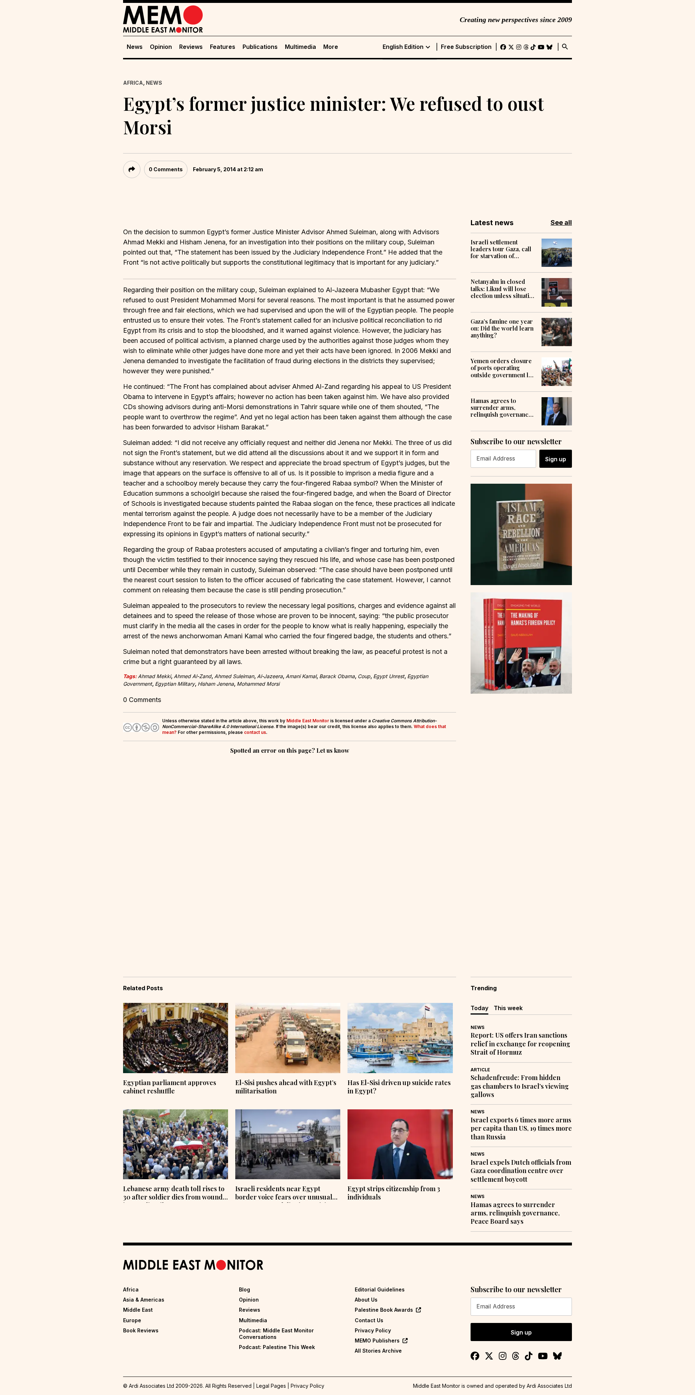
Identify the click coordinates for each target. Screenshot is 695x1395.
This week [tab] (508, 1008)
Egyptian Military (175, 684)
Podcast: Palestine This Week (277, 1347)
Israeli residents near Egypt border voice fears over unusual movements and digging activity (283, 1194)
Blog (244, 1289)
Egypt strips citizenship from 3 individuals (394, 1193)
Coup (364, 676)
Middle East (138, 1310)
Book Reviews (141, 1330)
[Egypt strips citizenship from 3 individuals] (400, 1144)
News (135, 46)
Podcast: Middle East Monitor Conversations (276, 1333)
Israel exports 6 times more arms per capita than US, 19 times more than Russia (521, 1128)
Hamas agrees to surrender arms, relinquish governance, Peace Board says (502, 407)
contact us (255, 732)
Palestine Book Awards (384, 1310)
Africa (133, 83)
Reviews (191, 46)
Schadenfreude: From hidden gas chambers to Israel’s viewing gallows (520, 1086)
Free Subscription (466, 46)
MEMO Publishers (377, 1340)
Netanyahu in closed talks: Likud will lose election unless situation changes (503, 288)
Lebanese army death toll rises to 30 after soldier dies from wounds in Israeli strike (174, 1194)
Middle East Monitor (307, 720)
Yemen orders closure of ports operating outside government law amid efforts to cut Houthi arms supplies (503, 367)
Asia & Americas (143, 1300)
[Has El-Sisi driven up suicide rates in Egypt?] (400, 1038)
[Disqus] (289, 855)
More (330, 46)
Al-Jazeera (270, 676)
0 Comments (166, 169)
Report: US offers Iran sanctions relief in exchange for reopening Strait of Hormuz (520, 1043)
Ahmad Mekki (154, 676)
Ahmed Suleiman (234, 676)
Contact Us (369, 1320)
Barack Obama (337, 676)
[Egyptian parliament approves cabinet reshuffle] (175, 1038)
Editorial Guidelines (380, 1289)
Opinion (161, 46)
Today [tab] (479, 1008)
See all (561, 222)
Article (480, 1069)
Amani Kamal (301, 676)
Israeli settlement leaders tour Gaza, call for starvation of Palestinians (501, 249)
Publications (260, 46)
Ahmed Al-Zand (192, 676)
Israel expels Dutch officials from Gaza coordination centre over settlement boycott (521, 1171)
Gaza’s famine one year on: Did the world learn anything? (502, 328)
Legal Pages (271, 1386)
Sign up (555, 459)
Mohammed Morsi (258, 684)
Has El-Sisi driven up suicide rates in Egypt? (399, 1087)
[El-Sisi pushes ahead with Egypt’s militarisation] (287, 1038)
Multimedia (300, 46)
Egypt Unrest (388, 676)
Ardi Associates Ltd (549, 1386)
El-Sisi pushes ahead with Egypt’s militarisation (285, 1087)
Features (222, 46)
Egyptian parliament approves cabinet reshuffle (169, 1087)
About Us (366, 1300)
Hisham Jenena (216, 684)
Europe (132, 1320)
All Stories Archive (378, 1351)
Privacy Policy (373, 1330)
